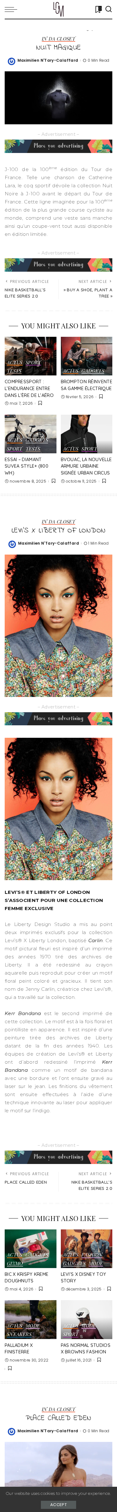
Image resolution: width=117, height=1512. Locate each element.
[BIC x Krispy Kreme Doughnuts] (30, 1248)
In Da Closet (58, 39)
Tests (14, 371)
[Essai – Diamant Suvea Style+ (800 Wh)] (30, 434)
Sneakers (19, 1334)
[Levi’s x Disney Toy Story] (87, 1248)
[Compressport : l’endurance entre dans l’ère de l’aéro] (30, 356)
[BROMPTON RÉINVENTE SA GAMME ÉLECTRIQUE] (87, 356)
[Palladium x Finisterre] (30, 1319)
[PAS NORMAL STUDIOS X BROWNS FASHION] (87, 1319)
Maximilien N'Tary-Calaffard (47, 60)
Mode (96, 1263)
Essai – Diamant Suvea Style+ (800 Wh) (26, 466)
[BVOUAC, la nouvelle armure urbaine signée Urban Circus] (87, 434)
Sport (33, 362)
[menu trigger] (12, 9)
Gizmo (15, 1263)
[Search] (108, 9)
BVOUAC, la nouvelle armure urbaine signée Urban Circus (86, 466)
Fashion (91, 1255)
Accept (58, 1505)
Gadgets (92, 371)
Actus (14, 362)
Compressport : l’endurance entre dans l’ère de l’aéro (29, 388)
